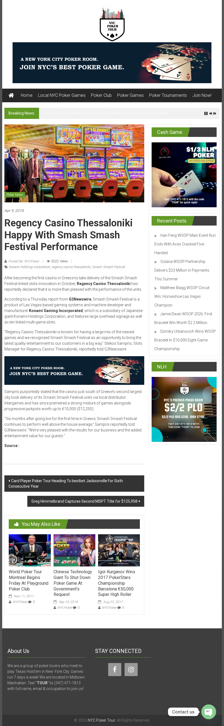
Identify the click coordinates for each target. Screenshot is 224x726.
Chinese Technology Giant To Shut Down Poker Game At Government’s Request (73, 583)
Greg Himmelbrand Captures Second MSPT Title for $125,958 (84, 501)
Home (27, 95)
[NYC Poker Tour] (11, 95)
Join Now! (201, 95)
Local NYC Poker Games (62, 95)
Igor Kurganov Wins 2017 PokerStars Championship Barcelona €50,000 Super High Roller (116, 583)
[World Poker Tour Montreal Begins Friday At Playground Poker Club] (30, 550)
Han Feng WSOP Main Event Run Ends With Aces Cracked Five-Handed (185, 244)
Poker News (15, 195)
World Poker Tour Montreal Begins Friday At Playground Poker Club (28, 580)
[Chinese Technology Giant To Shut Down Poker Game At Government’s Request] (74, 550)
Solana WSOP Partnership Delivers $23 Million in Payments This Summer (105, 113)
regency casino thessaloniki (71, 267)
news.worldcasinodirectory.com (49, 445)
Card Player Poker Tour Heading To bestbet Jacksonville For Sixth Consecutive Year (65, 483)
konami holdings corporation (29, 267)
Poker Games (130, 95)
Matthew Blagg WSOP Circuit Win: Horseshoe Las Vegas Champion (182, 296)
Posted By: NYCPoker (23, 261)
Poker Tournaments (168, 95)
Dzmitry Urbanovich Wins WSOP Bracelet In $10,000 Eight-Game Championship (185, 340)
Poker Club (101, 95)
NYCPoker (20, 602)
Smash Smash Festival (108, 267)
